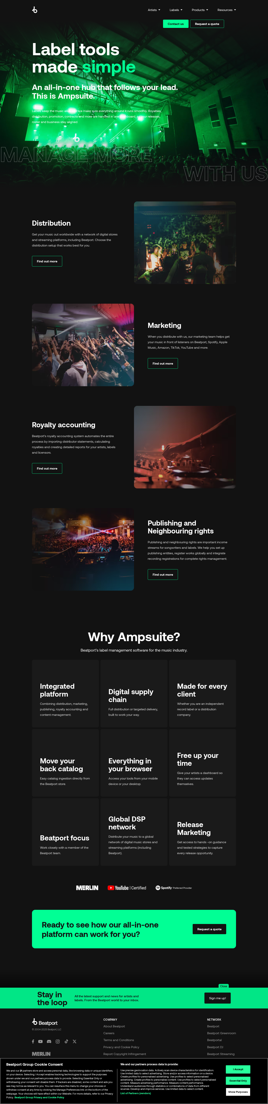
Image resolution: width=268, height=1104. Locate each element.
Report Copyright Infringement (124, 1054)
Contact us (176, 24)
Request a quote (207, 24)
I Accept (238, 1069)
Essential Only (238, 1080)
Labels (174, 10)
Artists (152, 10)
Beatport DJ (215, 1047)
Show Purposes (238, 1091)
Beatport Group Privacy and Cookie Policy (39, 1097)
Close (223, 986)
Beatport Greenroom (221, 1033)
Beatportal (214, 1040)
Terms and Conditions (118, 1040)
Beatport (213, 1026)
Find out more (47, 261)
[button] (154, 10)
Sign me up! (217, 998)
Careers (108, 1033)
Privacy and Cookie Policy (121, 1047)
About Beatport (114, 1026)
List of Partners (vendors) (135, 1093)
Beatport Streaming (221, 1054)
